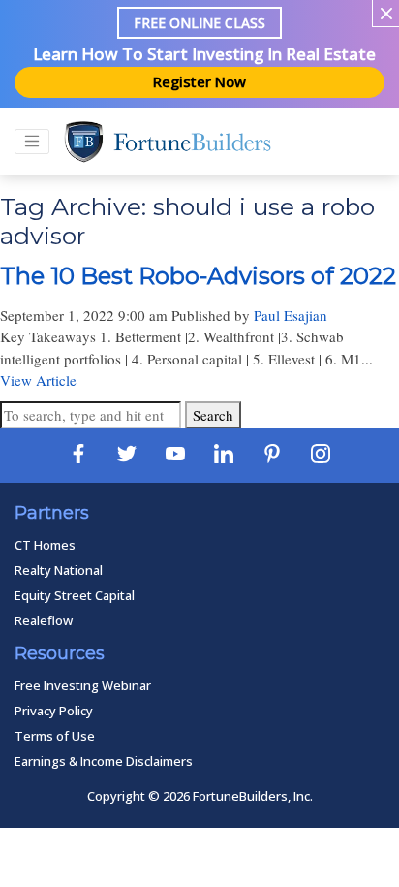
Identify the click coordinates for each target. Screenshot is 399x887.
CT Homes (45, 545)
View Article (38, 380)
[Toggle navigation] (32, 141)
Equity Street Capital (75, 595)
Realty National (59, 570)
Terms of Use (55, 735)
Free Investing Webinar (83, 685)
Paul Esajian (290, 315)
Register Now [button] (199, 81)
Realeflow (44, 620)
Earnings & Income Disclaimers (104, 761)
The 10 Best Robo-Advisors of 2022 (198, 276)
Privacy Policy (54, 710)
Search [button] (213, 415)
